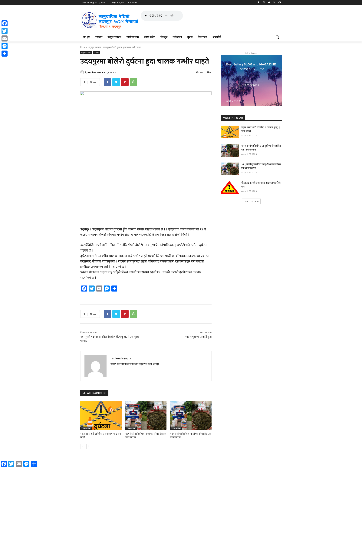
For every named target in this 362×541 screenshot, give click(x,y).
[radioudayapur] (82, 72)
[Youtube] (279, 3)
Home (83, 47)
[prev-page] (82, 446)
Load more (250, 201)
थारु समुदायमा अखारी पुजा (198, 336)
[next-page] (88, 446)
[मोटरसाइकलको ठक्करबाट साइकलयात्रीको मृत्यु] (230, 187)
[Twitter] (269, 3)
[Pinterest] (125, 82)
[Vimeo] (274, 3)
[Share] (4, 53)
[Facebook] (258, 3)
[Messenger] (4, 46)
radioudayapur (96, 72)
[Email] (4, 38)
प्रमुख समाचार (95, 47)
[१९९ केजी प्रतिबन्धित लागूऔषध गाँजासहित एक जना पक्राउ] (146, 415)
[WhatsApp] (133, 82)
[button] (277, 36)
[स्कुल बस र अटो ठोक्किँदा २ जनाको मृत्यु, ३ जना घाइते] (101, 415)
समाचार (96, 52)
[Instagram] (264, 3)
